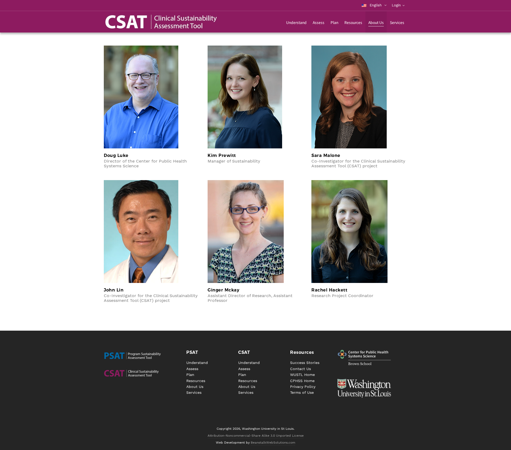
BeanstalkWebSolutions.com (273, 442)
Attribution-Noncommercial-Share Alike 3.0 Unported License (256, 435)
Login (396, 5)
